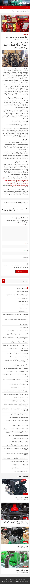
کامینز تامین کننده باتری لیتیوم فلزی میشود (17, 330)
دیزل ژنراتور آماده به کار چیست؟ (20, 464)
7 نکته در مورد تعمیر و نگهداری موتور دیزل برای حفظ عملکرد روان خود (15, 209)
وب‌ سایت (25, 257)
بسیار (20, 70)
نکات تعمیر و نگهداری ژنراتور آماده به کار (18, 441)
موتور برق (25, 34)
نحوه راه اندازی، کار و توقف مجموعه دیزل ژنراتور (16, 394)
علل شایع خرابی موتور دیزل (21, 365)
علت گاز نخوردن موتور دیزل (21, 471)
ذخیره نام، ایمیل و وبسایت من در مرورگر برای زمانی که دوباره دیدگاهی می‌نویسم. (15, 266)
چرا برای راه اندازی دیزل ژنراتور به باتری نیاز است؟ (15, 458)
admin (18, 499)
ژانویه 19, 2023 (24, 523)
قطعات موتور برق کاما (22, 291)
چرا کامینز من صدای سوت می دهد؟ (19, 356)
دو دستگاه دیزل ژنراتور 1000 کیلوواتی (18, 384)
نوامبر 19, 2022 (24, 39)
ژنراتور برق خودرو (23, 298)
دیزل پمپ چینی (24, 324)
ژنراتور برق (25, 304)
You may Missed (22, 476)
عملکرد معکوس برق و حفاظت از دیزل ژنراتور (17, 432)
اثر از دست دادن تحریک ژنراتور (20, 438)
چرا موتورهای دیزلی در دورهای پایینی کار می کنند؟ (15, 345)
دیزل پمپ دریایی (24, 307)
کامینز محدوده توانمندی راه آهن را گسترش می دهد (15, 334)
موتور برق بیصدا (24, 327)
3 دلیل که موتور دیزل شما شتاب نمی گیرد (17, 371)
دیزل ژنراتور (23, 2)
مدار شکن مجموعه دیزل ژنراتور (20, 468)
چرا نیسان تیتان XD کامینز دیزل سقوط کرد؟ (17, 294)
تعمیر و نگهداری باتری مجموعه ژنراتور (18, 417)
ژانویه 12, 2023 (24, 572)
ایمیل (26, 250)
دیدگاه (26, 225)
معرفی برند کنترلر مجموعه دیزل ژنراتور (18, 435)
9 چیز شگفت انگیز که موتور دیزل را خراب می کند (16, 342)
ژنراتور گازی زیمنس (23, 301)
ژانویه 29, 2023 (24, 499)
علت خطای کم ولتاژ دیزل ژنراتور (20, 425)
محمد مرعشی (16, 39)
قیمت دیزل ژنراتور (23, 311)
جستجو (3, 281)
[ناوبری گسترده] (27, 7)
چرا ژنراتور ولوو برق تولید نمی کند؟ (19, 461)
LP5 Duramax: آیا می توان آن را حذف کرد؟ (17, 353)
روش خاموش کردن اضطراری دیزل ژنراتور (17, 445)
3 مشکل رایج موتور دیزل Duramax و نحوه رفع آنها (15, 203)
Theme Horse (17, 581)
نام (26, 243)
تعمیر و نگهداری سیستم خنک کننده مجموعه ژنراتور (15, 401)
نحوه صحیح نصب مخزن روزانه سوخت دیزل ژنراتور (15, 428)
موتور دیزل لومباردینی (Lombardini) (19, 387)
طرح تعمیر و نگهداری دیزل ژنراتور (19, 414)
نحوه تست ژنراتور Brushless (21, 397)
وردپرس (3, 581)
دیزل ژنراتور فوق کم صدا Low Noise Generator (16, 391)
